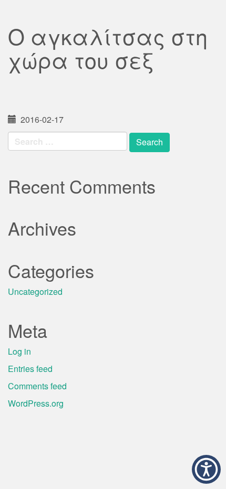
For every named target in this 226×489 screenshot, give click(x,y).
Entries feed (30, 369)
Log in (19, 351)
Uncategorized (35, 291)
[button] (206, 469)
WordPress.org (36, 403)
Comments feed (37, 386)
